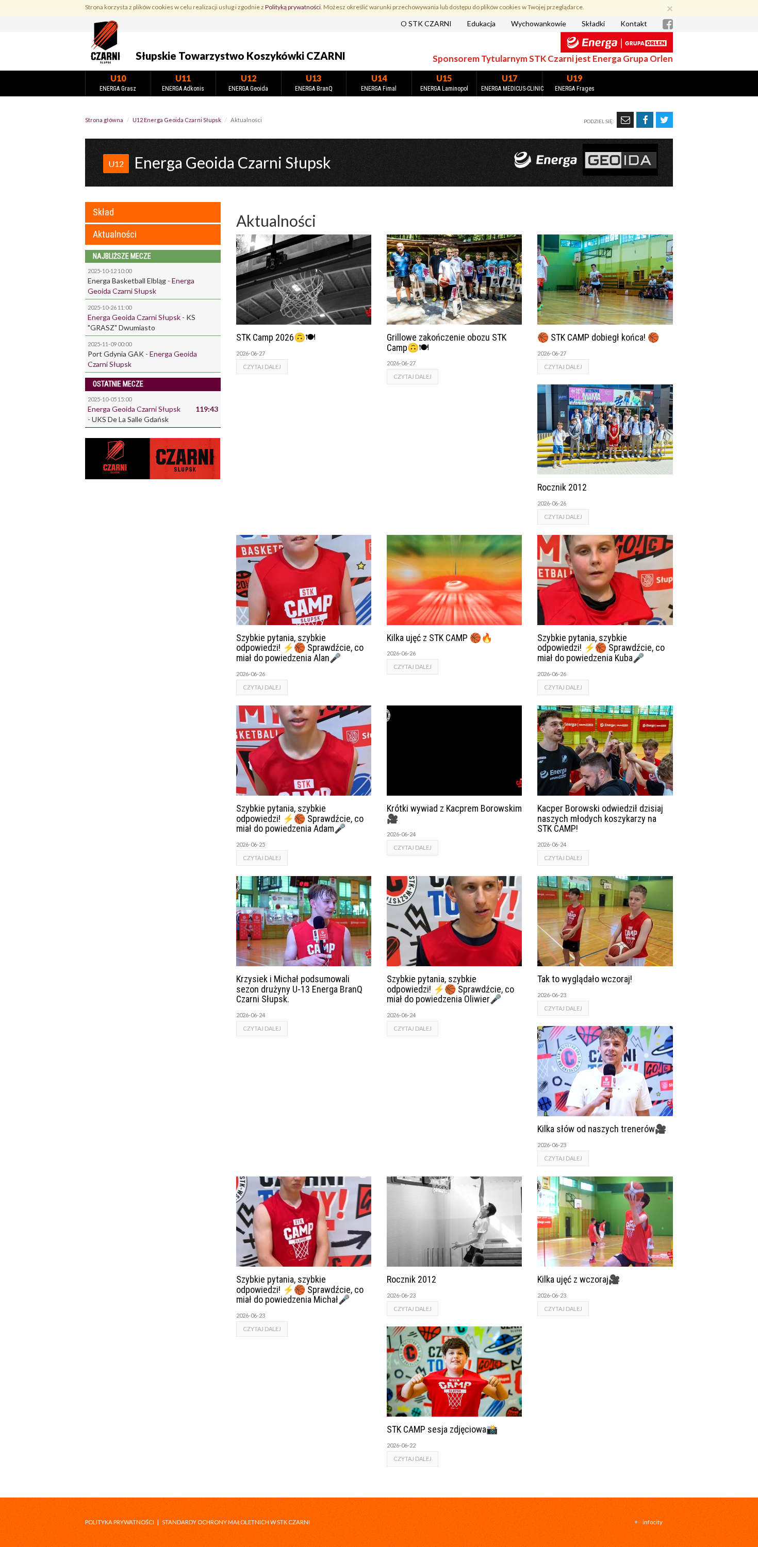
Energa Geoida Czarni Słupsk (134, 317)
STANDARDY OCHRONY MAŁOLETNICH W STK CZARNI (236, 1522)
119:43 (206, 409)
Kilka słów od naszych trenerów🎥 (601, 1128)
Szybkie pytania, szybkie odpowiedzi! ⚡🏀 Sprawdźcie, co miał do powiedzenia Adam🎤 (300, 818)
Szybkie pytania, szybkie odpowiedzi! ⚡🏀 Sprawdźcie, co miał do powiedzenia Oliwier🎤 (450, 989)
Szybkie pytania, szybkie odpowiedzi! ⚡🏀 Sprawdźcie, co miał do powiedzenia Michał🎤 (300, 1289)
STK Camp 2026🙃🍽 (276, 337)
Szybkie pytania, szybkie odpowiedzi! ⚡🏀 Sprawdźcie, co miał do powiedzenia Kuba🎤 (601, 648)
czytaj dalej (262, 366)
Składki (593, 23)
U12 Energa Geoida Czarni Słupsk (177, 119)
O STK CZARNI (426, 23)
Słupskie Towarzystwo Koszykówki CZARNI (240, 55)
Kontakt (633, 23)
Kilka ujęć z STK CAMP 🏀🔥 (439, 637)
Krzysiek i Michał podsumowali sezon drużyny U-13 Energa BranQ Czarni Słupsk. (299, 989)
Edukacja (481, 23)
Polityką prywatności (293, 7)
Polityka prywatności (119, 1522)
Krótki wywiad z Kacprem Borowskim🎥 (454, 813)
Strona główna (104, 119)
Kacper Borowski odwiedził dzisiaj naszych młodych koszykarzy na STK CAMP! (600, 818)
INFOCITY (652, 1522)
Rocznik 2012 (562, 487)
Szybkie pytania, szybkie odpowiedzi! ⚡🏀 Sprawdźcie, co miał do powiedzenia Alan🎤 (300, 648)
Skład (103, 212)
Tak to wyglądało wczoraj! (584, 978)
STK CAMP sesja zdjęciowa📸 (442, 1429)
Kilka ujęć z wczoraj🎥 (578, 1279)
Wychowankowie (538, 23)
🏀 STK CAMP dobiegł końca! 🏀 (598, 337)
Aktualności (115, 234)
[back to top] (742, 1531)
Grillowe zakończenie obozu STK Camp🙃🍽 (446, 342)
